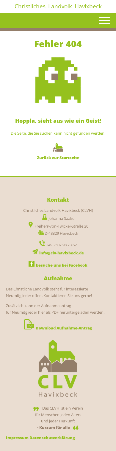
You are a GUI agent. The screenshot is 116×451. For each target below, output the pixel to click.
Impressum (17, 437)
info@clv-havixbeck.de (61, 253)
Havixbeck (88, 6)
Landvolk (60, 6)
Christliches (30, 6)
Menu (105, 20)
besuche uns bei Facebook (61, 265)
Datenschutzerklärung (52, 437)
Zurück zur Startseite (58, 157)
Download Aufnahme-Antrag (64, 328)
